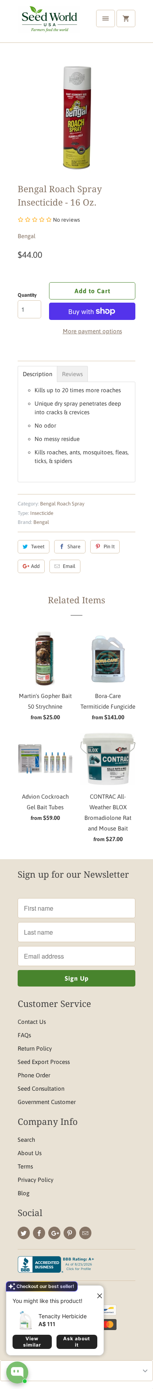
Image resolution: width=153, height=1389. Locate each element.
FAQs (24, 1035)
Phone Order (34, 1075)
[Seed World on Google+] (54, 1233)
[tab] (37, 374)
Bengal (26, 236)
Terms (25, 1166)
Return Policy (35, 1048)
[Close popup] (96, 1292)
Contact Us (32, 1021)
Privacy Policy (35, 1179)
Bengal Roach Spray (62, 504)
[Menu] (105, 18)
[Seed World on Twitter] (24, 1233)
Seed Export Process (44, 1061)
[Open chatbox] (17, 1372)
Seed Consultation (41, 1088)
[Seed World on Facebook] (39, 1233)
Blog (23, 1193)
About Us (30, 1153)
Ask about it (76, 1342)
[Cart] (126, 18)
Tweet (37, 546)
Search (26, 1139)
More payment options (92, 331)
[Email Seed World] (85, 1233)
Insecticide (41, 513)
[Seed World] (49, 24)
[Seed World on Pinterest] (70, 1233)
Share (73, 546)
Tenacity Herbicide (62, 1316)
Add (35, 566)
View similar (32, 1342)
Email (69, 566)
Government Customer (47, 1102)
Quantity (27, 295)
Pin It (109, 546)
